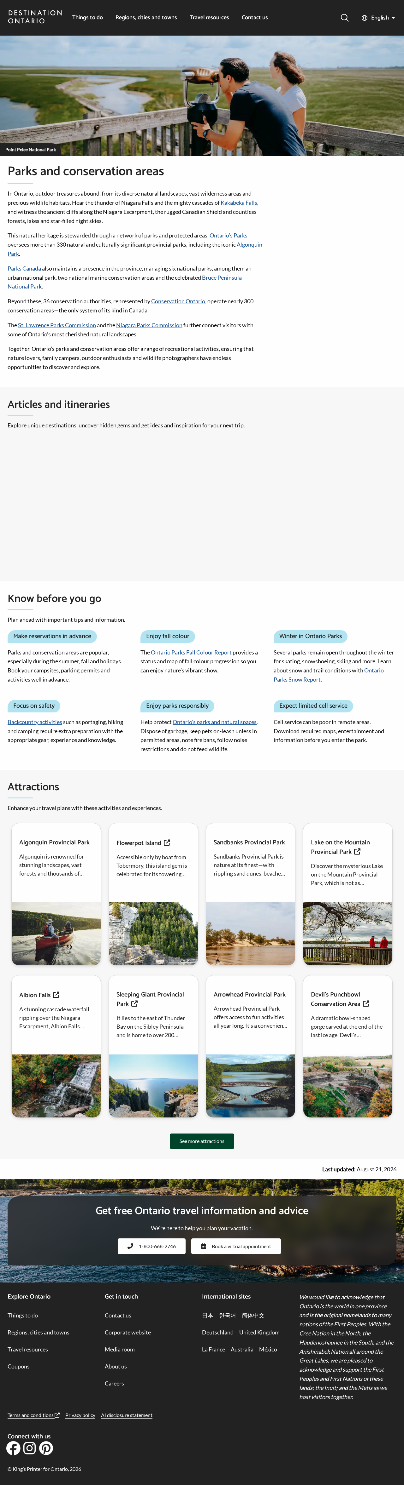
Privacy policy (80, 1415)
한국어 (227, 1315)
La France (213, 1349)
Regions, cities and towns (146, 17)
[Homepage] (35, 17)
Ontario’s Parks (228, 235)
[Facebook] (13, 1450)
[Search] (345, 18)
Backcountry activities (35, 721)
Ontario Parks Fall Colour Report (191, 652)
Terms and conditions (31, 1415)
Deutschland (218, 1332)
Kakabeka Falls (239, 202)
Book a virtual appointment (241, 1246)
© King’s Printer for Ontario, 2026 (44, 1469)
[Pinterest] (45, 1450)
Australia (242, 1349)
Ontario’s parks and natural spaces (215, 721)
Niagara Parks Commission (149, 325)
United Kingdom (259, 1332)
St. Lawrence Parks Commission (57, 325)
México (268, 1349)
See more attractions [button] (202, 1141)
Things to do (87, 17)
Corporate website (128, 1332)
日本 (207, 1315)
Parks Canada (24, 268)
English (380, 18)
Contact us (255, 17)
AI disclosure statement (126, 1415)
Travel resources (209, 17)
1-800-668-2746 (157, 1246)
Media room (120, 1349)
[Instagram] (30, 1450)
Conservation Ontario (178, 301)
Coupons (19, 1366)
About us (116, 1366)
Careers (114, 1383)
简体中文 (253, 1315)
